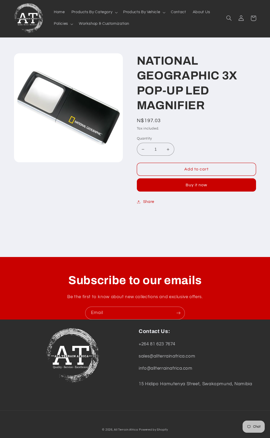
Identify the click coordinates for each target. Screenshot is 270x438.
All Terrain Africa (126, 429)
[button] (94, 12)
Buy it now (197, 185)
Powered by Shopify (153, 429)
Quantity (144, 138)
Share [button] (148, 202)
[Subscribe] (178, 313)
